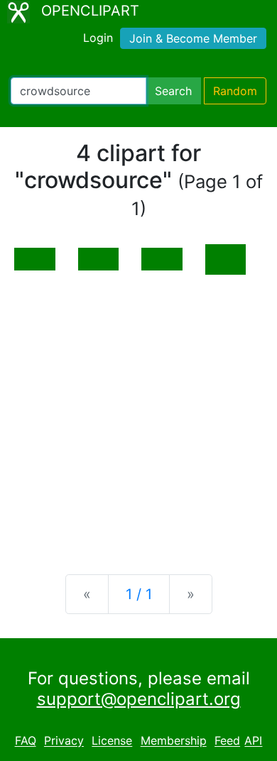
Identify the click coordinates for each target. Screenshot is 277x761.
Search (173, 91)
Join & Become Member (193, 38)
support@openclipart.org (139, 699)
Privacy (64, 741)
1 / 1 (139, 594)
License (112, 741)
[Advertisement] (138, 413)
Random (235, 91)
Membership (174, 741)
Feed (227, 741)
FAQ (25, 741)
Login (98, 38)
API (253, 741)
